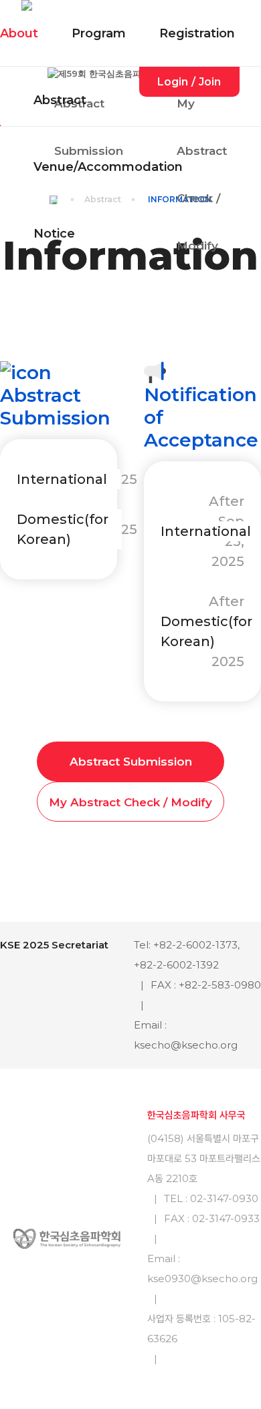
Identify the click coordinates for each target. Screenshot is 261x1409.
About (19, 33)
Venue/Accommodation (108, 167)
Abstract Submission (131, 761)
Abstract (59, 100)
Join (210, 81)
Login (172, 81)
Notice (54, 233)
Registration (197, 33)
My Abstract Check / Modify (130, 802)
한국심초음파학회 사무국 (196, 1115)
